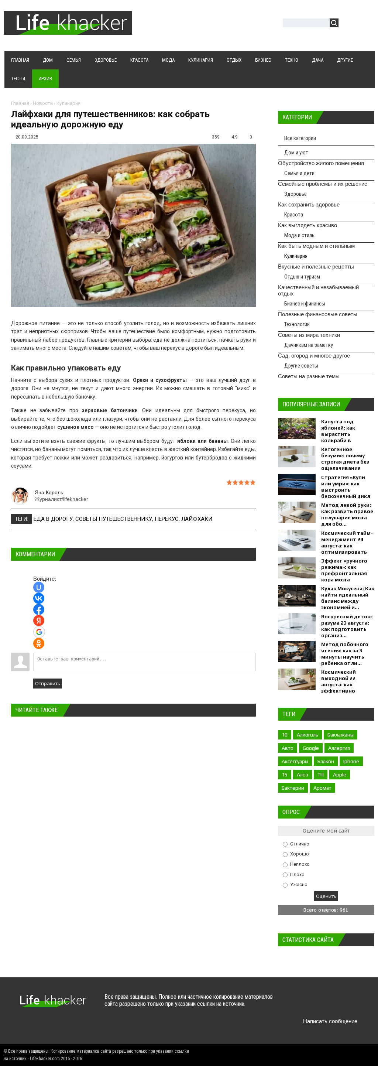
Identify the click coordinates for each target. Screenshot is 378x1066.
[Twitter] (309, 1004)
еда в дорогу (53, 519)
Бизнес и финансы (304, 303)
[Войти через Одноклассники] (38, 643)
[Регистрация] (365, 24)
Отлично (299, 843)
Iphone (351, 761)
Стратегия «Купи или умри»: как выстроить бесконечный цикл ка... (345, 489)
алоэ (302, 775)
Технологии (297, 324)
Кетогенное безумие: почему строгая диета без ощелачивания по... (345, 461)
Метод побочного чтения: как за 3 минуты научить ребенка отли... (344, 653)
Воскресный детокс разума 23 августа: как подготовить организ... (347, 626)
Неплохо (300, 864)
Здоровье (295, 194)
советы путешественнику (113, 519)
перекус (167, 519)
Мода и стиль (299, 235)
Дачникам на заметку (308, 345)
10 (285, 735)
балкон (325, 761)
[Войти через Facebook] (38, 609)
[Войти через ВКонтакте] (38, 598)
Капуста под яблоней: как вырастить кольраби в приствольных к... (345, 434)
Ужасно (298, 884)
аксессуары (295, 761)
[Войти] (348, 24)
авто (287, 748)
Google (311, 748)
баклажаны (340, 735)
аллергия (339, 748)
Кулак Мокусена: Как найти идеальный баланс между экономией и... (347, 597)
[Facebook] (323, 1004)
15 (285, 775)
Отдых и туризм (302, 276)
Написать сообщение (330, 1021)
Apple (339, 775)
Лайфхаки (196, 519)
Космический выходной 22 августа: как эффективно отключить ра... (342, 684)
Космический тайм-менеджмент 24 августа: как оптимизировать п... (347, 545)
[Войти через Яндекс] (38, 620)
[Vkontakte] (295, 1004)
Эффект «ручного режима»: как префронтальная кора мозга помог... (344, 573)
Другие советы (301, 365)
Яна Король (49, 492)
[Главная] (68, 30)
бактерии (293, 788)
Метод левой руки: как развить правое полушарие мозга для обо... (347, 514)
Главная (20, 103)
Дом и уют (296, 152)
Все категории (300, 138)
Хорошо (299, 854)
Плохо (297, 874)
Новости (43, 103)
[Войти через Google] (39, 632)
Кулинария (68, 103)
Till (320, 775)
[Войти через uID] (38, 587)
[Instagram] (352, 1004)
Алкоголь (307, 735)
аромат (322, 788)
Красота (293, 214)
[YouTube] (338, 1004)
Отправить (47, 683)
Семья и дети (299, 173)
